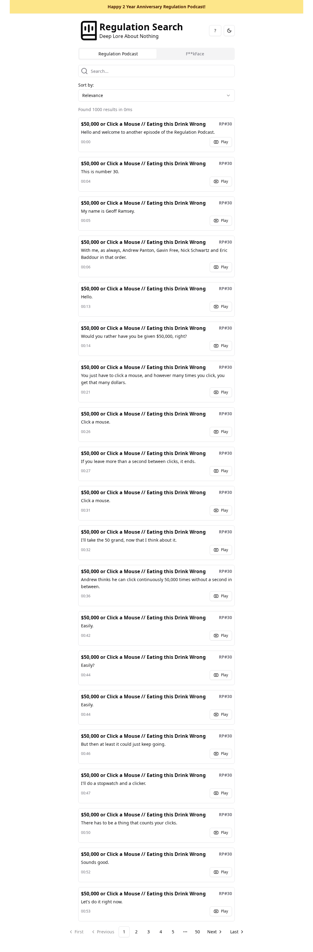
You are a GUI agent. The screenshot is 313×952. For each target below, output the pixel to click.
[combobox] (156, 95)
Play (224, 141)
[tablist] (156, 54)
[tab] (117, 54)
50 (197, 932)
